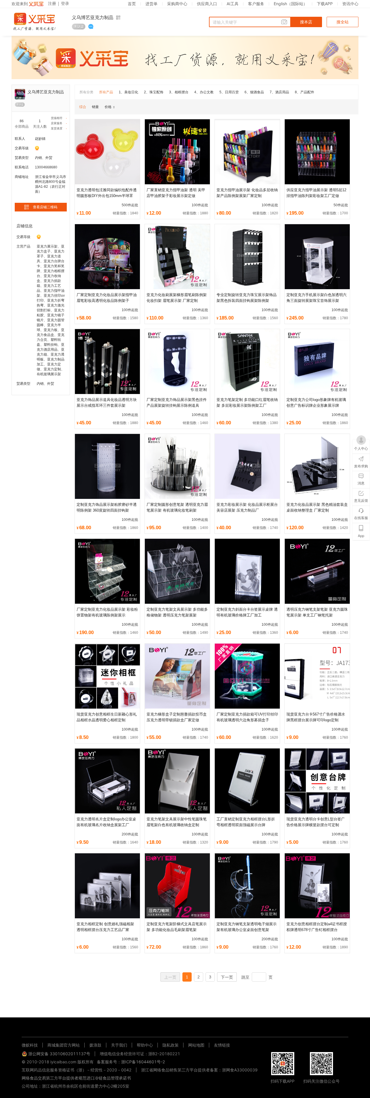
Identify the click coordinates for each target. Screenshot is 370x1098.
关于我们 (119, 1045)
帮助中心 (145, 1045)
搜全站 (342, 22)
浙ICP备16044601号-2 (143, 1061)
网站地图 (196, 1045)
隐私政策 (170, 1045)
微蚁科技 (30, 1045)
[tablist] (185, 1028)
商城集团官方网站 (63, 1045)
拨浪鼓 (95, 1045)
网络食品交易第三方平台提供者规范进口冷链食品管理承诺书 (76, 1077)
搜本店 (306, 22)
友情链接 (222, 1045)
